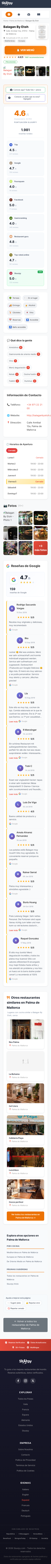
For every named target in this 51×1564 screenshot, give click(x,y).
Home (5, 21)
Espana (25, 1414)
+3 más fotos (41, 547)
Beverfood (7, 1538)
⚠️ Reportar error (33, 1303)
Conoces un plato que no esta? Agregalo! (27, 98)
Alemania (25, 1420)
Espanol (25, 1500)
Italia (25, 1404)
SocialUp (44, 1538)
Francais (25, 1505)
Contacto (25, 1455)
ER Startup (33, 1538)
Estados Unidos (25, 1425)
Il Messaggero (24, 1534)
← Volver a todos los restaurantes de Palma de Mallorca (25, 1325)
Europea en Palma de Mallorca (20, 1257)
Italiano (25, 1489)
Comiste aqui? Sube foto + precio (27, 90)
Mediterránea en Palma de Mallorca (22, 1252)
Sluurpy (25, 1430)
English (25, 1494)
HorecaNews (37, 1534)
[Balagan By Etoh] (8, 71)
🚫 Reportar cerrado (16, 1308)
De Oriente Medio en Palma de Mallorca (24, 1261)
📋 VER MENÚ (25, 50)
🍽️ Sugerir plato (14, 1303)
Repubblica (10, 1534)
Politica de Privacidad (25, 1460)
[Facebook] (18, 1381)
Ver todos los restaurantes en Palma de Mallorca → (25, 1216)
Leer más (13, 721)
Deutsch (25, 1510)
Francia (25, 1409)
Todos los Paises (25, 1399)
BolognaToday (20, 1538)
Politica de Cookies (25, 1470)
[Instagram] (25, 1381)
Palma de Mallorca (16, 21)
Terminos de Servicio (25, 1465)
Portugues (25, 1516)
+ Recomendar (10, 62)
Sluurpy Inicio (13, 1284)
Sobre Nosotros (25, 1449)
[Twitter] (33, 1381)
